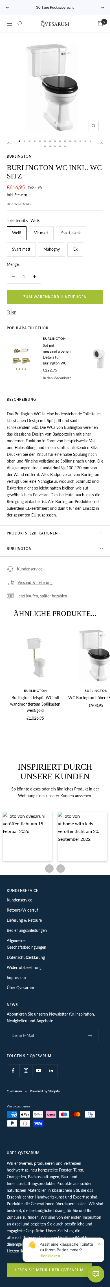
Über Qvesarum (20, 987)
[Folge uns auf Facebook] (13, 1070)
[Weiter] (100, 144)
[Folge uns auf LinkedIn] (51, 1070)
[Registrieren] (90, 1035)
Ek (75, 249)
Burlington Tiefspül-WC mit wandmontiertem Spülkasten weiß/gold (35, 704)
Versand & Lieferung (34, 582)
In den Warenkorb (57, 378)
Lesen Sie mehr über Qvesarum (49, 1270)
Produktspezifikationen (32, 533)
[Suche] (20, 23)
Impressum (16, 977)
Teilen (11, 312)
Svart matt (21, 249)
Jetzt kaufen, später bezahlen (42, 595)
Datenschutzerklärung (26, 957)
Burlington (19, 156)
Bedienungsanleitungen (27, 930)
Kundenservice (29, 569)
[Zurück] (9, 144)
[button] (27, 836)
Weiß (16, 232)
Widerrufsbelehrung (24, 967)
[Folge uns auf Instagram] (25, 1070)
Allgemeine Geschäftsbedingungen (26, 944)
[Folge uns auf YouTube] (38, 1070)
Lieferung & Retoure (24, 920)
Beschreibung (21, 399)
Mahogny (51, 249)
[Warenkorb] (100, 23)
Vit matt (41, 232)
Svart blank (71, 232)
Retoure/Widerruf (22, 910)
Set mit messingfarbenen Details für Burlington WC (57, 354)
